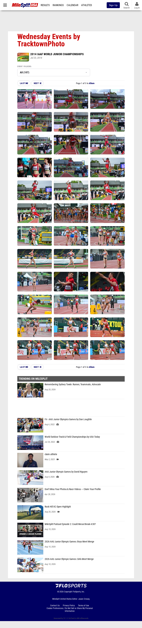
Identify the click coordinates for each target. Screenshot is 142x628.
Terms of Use (83, 605)
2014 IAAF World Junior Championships (57, 54)
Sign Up (113, 5)
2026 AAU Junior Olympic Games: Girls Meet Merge (69, 559)
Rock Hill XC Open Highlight (58, 506)
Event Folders (24, 66)
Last (23, 83)
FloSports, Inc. (79, 591)
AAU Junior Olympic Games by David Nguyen (66, 471)
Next (36, 83)
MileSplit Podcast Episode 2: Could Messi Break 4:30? (70, 524)
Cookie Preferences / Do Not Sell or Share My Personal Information (70, 609)
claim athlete (51, 454)
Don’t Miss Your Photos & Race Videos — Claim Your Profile (73, 489)
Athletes (86, 5)
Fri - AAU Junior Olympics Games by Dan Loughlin (68, 419)
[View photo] (34, 99)
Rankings (58, 5)
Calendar (72, 5)
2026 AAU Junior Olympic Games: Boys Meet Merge (69, 541)
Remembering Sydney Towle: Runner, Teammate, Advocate (73, 384)
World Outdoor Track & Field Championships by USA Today (72, 436)
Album (92, 83)
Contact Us (55, 605)
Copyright (68, 591)
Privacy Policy (69, 605)
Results (45, 5)
